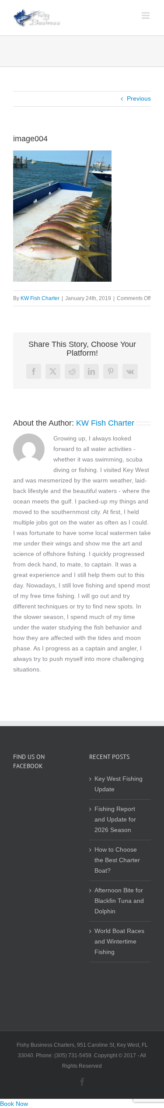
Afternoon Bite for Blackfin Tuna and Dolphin (119, 901)
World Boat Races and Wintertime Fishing (119, 941)
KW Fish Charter (40, 298)
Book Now (14, 1104)
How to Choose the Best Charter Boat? (117, 860)
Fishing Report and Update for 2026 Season (115, 819)
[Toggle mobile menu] (146, 15)
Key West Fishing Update (118, 784)
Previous (139, 98)
